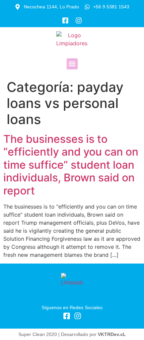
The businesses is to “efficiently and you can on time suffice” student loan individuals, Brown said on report (70, 164)
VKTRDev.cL (112, 334)
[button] (72, 63)
